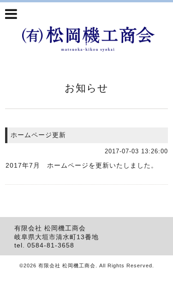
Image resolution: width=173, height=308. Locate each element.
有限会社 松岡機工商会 (66, 265)
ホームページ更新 (38, 135)
